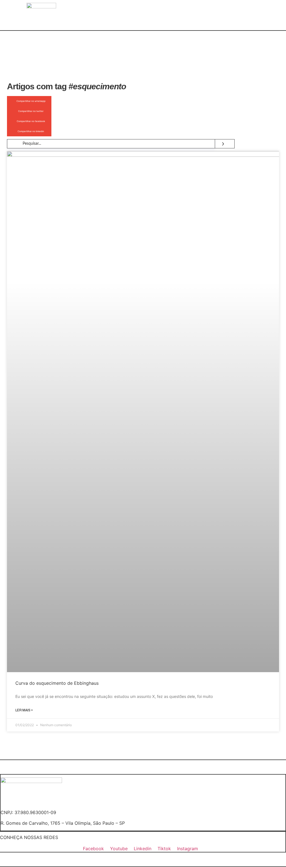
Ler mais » (24, 710)
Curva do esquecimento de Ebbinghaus (57, 683)
